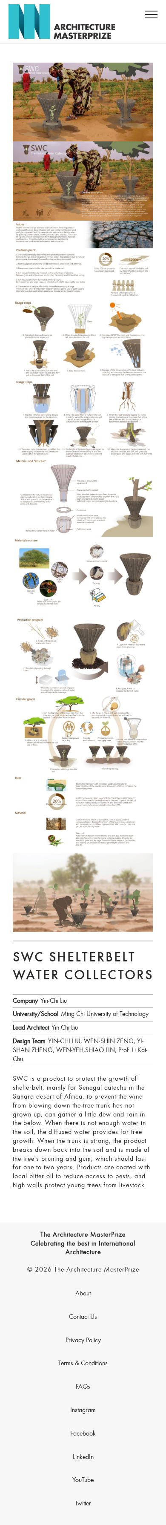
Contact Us (83, 1317)
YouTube (83, 1480)
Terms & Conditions (83, 1363)
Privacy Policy (83, 1340)
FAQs (83, 1387)
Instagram (83, 1410)
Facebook (83, 1433)
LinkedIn (83, 1457)
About (83, 1293)
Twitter (83, 1503)
